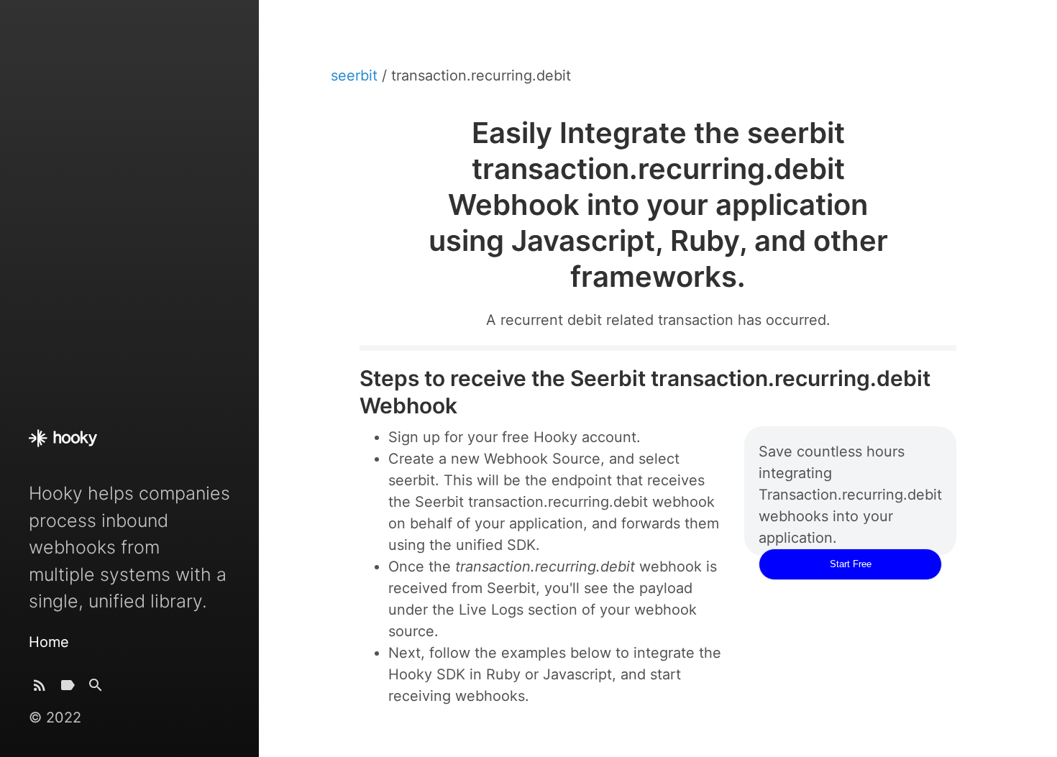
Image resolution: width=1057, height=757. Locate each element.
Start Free (850, 564)
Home (49, 642)
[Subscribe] (39, 688)
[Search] (95, 688)
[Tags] (67, 688)
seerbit (356, 75)
